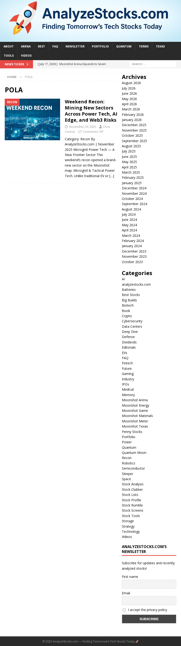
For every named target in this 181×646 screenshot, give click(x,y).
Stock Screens (132, 510)
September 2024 (134, 204)
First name (130, 576)
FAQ (55, 46)
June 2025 (129, 156)
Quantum (124, 46)
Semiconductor (133, 468)
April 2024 (129, 230)
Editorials (129, 347)
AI (123, 279)
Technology (131, 531)
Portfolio (100, 46)
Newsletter (75, 46)
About (9, 46)
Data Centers (132, 326)
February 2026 (133, 114)
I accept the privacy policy (147, 609)
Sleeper (127, 473)
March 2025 (131, 172)
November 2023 (134, 256)
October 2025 (132, 135)
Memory (128, 395)
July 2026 (129, 88)
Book (126, 310)
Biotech (128, 305)
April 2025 (129, 167)
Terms (143, 46)
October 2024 (132, 198)
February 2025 (133, 177)
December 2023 (134, 251)
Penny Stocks (132, 431)
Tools (9, 56)
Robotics (128, 463)
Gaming (128, 373)
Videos (26, 56)
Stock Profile (131, 500)
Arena (26, 46)
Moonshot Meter (135, 421)
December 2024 (134, 188)
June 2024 (129, 219)
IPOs (125, 384)
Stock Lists (130, 494)
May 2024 (129, 225)
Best (41, 46)
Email (126, 593)
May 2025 (129, 162)
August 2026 (131, 83)
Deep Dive (130, 331)
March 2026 (131, 109)
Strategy (128, 526)
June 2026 (129, 93)
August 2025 (131, 146)
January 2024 (132, 246)
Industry (128, 379)
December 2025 (134, 125)
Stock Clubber (132, 489)
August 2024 (131, 209)
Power (127, 442)
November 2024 (134, 193)
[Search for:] (152, 64)
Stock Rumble (132, 505)
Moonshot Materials (137, 415)
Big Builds (129, 300)
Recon (127, 457)
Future (127, 368)
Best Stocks (131, 294)
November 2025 (134, 130)
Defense (128, 337)
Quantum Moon (134, 452)
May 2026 (129, 99)
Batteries (129, 289)
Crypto (127, 316)
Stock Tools (131, 516)
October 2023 (132, 262)
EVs (124, 352)
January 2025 (132, 183)
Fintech (127, 363)
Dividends (129, 342)
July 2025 (129, 151)
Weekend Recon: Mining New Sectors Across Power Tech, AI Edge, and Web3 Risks (91, 110)
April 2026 (129, 104)
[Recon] (32, 119)
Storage (128, 521)
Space (126, 479)
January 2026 (132, 119)
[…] (111, 176)
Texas (160, 46)
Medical (128, 389)
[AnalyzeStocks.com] (90, 39)
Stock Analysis (133, 484)
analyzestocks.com (136, 284)
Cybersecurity (132, 321)
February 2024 (133, 240)
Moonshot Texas (135, 426)
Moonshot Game (135, 410)
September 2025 (134, 141)
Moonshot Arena (135, 400)
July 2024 (129, 214)
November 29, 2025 (82, 127)
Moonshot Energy (135, 405)
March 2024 (131, 235)
